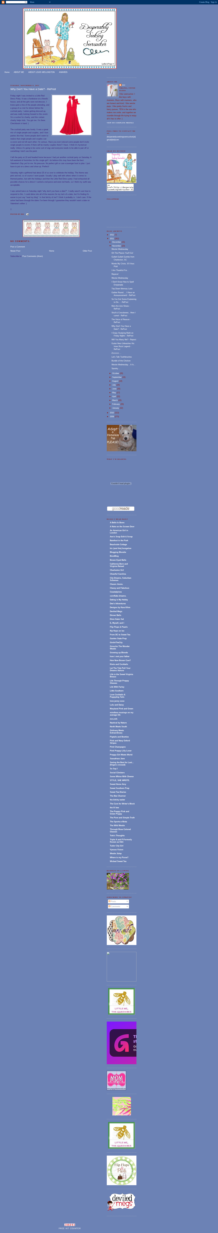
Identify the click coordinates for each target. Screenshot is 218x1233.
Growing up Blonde (119, 652)
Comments (115, 906)
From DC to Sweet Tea (120, 635)
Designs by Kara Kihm (120, 607)
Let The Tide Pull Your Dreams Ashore (120, 669)
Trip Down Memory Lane (122, 289)
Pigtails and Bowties (119, 737)
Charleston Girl (117, 570)
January (116, 408)
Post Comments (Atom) (32, 256)
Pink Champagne (118, 747)
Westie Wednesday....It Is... (124, 364)
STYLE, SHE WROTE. (120, 780)
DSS (123, 85)
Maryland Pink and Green (121, 709)
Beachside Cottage (118, 544)
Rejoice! (115, 274)
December (117, 242)
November (117, 246)
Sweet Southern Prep (119, 788)
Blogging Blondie (118, 552)
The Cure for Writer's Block (122, 804)
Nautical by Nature (118, 723)
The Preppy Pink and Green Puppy (119, 812)
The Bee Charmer (118, 796)
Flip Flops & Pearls (119, 627)
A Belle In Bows (117, 522)
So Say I (114, 769)
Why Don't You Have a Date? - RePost (33, 89)
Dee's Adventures (118, 603)
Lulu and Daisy (117, 705)
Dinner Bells (115, 615)
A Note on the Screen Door (122, 526)
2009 (112, 416)
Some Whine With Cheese (122, 776)
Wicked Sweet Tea (118, 861)
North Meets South (118, 726)
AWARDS (63, 72)
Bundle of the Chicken (121, 361)
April (114, 396)
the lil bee (114, 807)
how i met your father (119, 656)
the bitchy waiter (117, 800)
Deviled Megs (116, 611)
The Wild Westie (117, 825)
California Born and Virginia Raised (119, 565)
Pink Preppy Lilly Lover (121, 751)
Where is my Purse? (119, 857)
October (116, 373)
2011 (112, 238)
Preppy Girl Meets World (121, 755)
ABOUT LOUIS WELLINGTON (41, 72)
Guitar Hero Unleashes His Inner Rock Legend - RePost (123, 346)
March (115, 400)
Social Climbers (117, 773)
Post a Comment (17, 247)
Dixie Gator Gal (117, 619)
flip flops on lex (117, 631)
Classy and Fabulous (119, 588)
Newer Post (15, 251)
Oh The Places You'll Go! (122, 253)
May (114, 392)
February (116, 404)
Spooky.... (116, 368)
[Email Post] (27, 214)
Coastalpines (116, 592)
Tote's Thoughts (117, 835)
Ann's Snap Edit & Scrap (121, 537)
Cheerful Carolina (118, 574)
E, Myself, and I (117, 623)
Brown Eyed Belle (118, 560)
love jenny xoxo (117, 701)
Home (6, 72)
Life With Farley (117, 687)
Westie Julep (116, 853)
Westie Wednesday (120, 249)
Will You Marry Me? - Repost (124, 339)
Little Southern (117, 691)
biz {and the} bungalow (120, 548)
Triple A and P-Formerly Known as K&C (121, 840)
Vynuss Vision (116, 850)
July (114, 385)
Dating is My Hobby (119, 600)
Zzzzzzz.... (116, 353)
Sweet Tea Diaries (118, 792)
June (114, 389)
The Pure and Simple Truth (122, 818)
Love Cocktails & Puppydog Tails (117, 695)
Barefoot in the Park (119, 540)
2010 (112, 413)
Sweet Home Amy (118, 784)
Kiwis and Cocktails (119, 664)
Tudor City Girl (116, 846)
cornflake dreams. (118, 596)
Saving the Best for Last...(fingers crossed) (122, 763)
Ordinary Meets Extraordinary (117, 731)
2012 (112, 235)
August (115, 381)
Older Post (87, 251)
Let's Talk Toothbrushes (122, 357)
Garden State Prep (118, 638)
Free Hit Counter (70, 1228)
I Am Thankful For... (120, 270)
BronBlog (114, 556)
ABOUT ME (19, 72)
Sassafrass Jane (117, 758)
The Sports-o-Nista (118, 822)
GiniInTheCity (116, 642)
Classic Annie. (116, 584)
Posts (113, 901)
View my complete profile (120, 123)
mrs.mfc (113, 719)
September (117, 377)
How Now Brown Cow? (120, 660)
